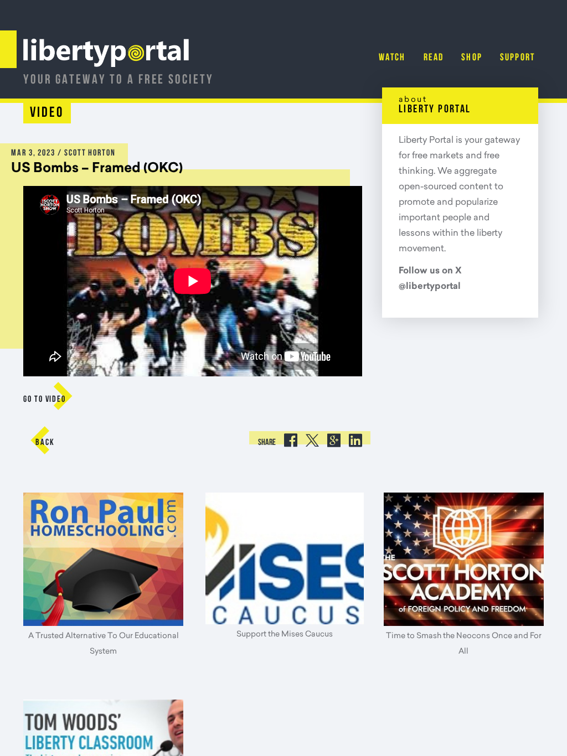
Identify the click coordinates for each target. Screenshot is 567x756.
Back (45, 443)
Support (517, 58)
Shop (471, 58)
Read (434, 58)
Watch (392, 58)
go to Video (44, 400)
